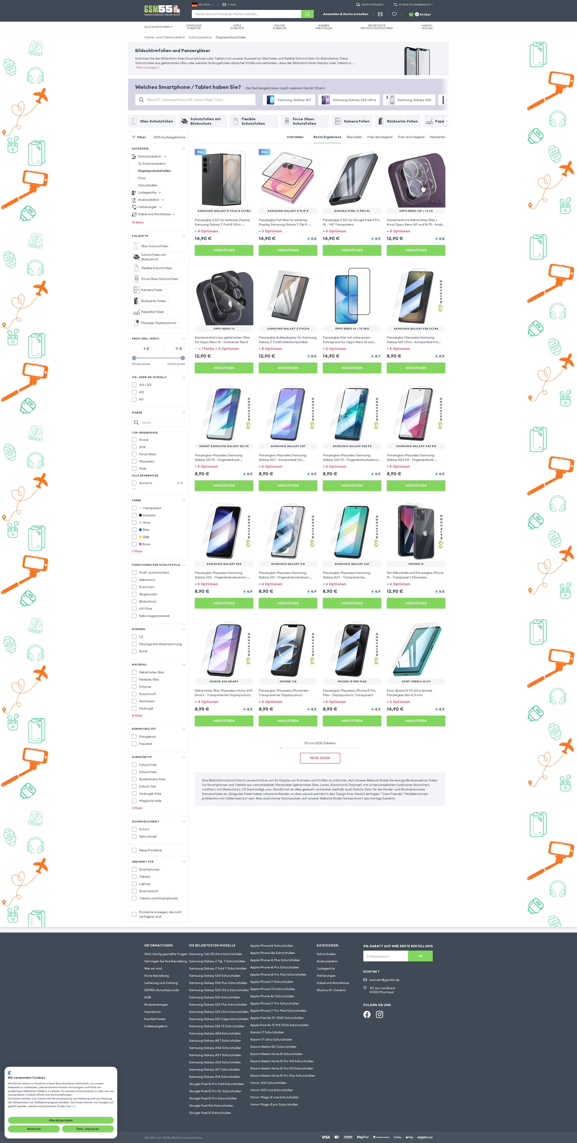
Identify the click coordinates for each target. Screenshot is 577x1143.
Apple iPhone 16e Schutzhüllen (272, 953)
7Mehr (137, 551)
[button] (224, 231)
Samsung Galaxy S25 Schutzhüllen (214, 997)
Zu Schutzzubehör (152, 164)
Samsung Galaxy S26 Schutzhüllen (214, 976)
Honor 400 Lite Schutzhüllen (271, 1090)
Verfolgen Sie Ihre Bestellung (165, 961)
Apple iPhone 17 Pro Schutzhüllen (274, 1003)
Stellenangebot (156, 1026)
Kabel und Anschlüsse (333, 983)
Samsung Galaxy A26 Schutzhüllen (215, 1062)
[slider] (134, 358)
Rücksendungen (156, 1004)
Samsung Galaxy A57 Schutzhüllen (215, 1041)
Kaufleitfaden (155, 1019)
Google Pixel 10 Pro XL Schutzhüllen (215, 1091)
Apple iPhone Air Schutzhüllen (272, 996)
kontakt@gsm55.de (384, 980)
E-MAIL (232, 4)
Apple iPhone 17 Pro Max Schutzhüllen (278, 1011)
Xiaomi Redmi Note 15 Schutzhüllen (276, 1054)
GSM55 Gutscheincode (161, 990)
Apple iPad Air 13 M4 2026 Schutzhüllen (279, 1025)
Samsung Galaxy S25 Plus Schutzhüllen (218, 1004)
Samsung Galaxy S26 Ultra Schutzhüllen (219, 990)
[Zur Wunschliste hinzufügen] (247, 155)
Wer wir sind (153, 968)
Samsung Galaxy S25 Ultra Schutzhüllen (219, 1012)
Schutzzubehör (200, 37)
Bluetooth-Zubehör (331, 990)
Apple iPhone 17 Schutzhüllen (271, 982)
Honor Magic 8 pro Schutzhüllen (274, 1104)
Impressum (152, 1012)
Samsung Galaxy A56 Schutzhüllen (215, 1033)
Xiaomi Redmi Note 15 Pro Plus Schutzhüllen (282, 1076)
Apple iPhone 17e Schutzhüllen (272, 989)
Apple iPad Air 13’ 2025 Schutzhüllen (277, 1018)
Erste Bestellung (156, 976)
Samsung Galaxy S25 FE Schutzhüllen (217, 1026)
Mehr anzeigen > (148, 67)
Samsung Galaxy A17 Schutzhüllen (214, 1069)
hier (73, 1106)
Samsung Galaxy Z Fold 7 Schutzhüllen (218, 968)
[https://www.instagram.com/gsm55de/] (379, 1014)
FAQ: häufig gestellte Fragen (166, 954)
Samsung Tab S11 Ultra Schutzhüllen (215, 954)
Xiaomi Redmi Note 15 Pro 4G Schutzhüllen (282, 1061)
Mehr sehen (320, 758)
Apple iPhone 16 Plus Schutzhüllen (275, 960)
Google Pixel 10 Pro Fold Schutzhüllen (216, 1084)
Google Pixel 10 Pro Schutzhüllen (213, 1098)
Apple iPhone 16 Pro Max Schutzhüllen (278, 974)
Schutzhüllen (147, 185)
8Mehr (137, 716)
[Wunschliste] (394, 14)
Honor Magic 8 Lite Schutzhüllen (274, 1097)
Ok (420, 956)
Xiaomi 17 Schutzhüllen (267, 1032)
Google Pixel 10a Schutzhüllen (211, 1106)
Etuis (142, 178)
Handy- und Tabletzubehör (164, 37)
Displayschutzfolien (231, 37)
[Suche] (307, 14)
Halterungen (326, 976)
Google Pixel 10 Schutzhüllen (210, 1113)
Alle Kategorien (157, 26)
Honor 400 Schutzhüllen (268, 1083)
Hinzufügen (224, 250)
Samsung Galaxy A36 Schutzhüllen (215, 1048)
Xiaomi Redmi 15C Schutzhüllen (273, 1047)
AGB (147, 997)
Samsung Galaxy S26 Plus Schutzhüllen (218, 983)
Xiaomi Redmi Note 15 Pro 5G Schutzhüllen (281, 1068)
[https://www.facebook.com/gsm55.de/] (367, 1014)
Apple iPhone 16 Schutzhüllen (271, 946)
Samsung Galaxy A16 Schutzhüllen (214, 1077)
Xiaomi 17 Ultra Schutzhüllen (271, 1039)
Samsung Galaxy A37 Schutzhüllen (215, 1055)
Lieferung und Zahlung (161, 983)
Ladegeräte (326, 968)
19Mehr (138, 222)
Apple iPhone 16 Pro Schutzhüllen (274, 967)
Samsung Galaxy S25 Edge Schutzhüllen (219, 1019)
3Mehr (137, 808)
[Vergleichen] (238, 155)
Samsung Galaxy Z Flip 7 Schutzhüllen (217, 961)
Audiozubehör (327, 961)
